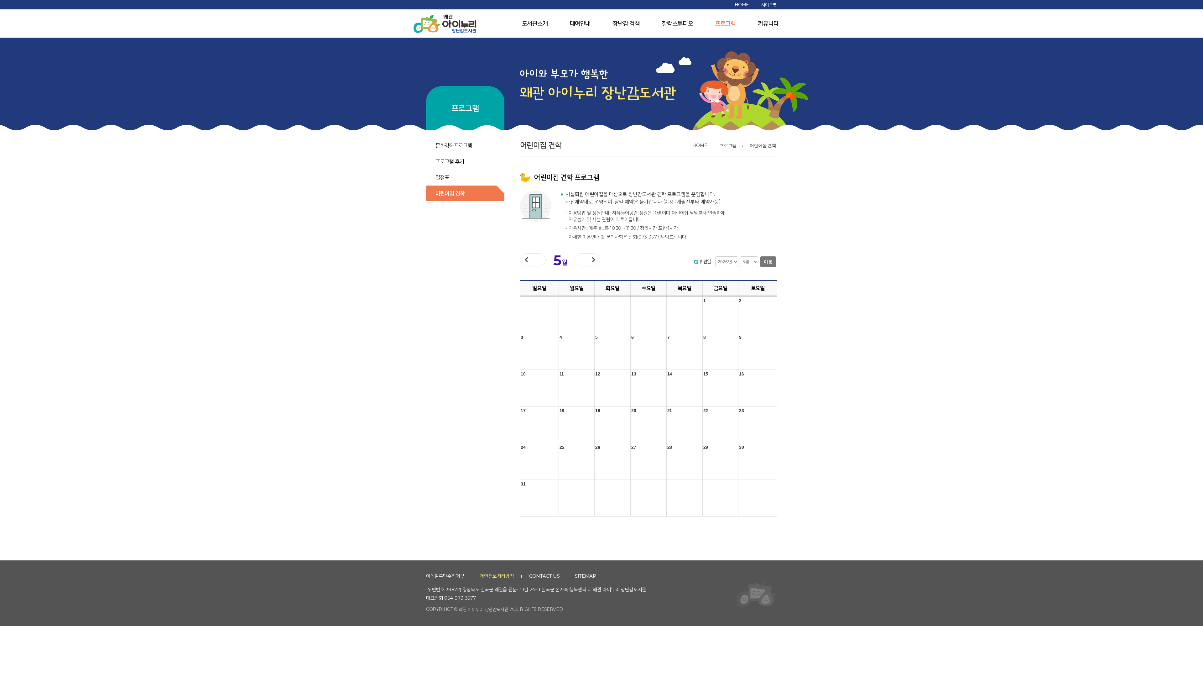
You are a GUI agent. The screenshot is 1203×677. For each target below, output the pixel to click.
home (742, 5)
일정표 (442, 177)
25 (562, 447)
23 (741, 410)
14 (669, 373)
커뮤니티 (768, 23)
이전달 (538, 261)
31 (523, 483)
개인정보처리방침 (497, 576)
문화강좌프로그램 (453, 145)
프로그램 (725, 23)
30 (741, 447)
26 (597, 447)
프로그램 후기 (449, 161)
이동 (768, 261)
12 (597, 373)
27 (633, 447)
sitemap (585, 576)
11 (562, 373)
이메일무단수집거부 (445, 576)
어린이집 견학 (449, 193)
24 (523, 447)
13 (633, 373)
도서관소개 (535, 23)
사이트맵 (769, 5)
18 (562, 410)
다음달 (587, 259)
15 (705, 373)
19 (597, 410)
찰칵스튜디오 (677, 23)
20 (633, 410)
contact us (544, 576)
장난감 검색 (626, 23)
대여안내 (580, 23)
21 (669, 410)
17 (523, 410)
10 (523, 373)
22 (705, 410)
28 (669, 447)
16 (741, 373)
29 (705, 447)
